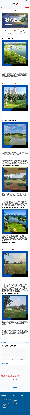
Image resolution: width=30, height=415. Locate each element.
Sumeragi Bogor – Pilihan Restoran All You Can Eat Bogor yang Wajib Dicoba (10, 376)
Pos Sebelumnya (3, 342)
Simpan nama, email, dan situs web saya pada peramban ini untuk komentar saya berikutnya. (15, 361)
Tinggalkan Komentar (4, 12)
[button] (1, 7)
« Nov (2, 390)
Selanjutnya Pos (27, 342)
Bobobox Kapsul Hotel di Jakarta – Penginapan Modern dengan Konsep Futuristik (11, 375)
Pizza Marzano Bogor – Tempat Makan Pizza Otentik (7, 377)
